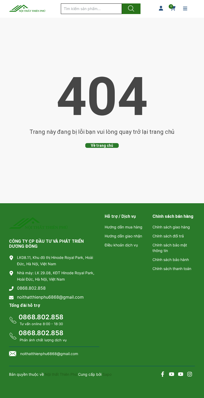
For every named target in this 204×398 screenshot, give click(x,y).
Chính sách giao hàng (171, 227)
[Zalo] (180, 375)
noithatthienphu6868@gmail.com (50, 297)
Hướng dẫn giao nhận (123, 236)
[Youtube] (171, 375)
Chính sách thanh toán (171, 268)
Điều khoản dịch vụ (121, 245)
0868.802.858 (31, 288)
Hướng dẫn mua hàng (123, 227)
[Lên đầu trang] (195, 375)
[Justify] (130, 8)
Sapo (107, 374)
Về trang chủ (102, 145)
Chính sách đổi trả (168, 236)
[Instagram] (189, 375)
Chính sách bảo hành (170, 259)
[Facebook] (162, 375)
